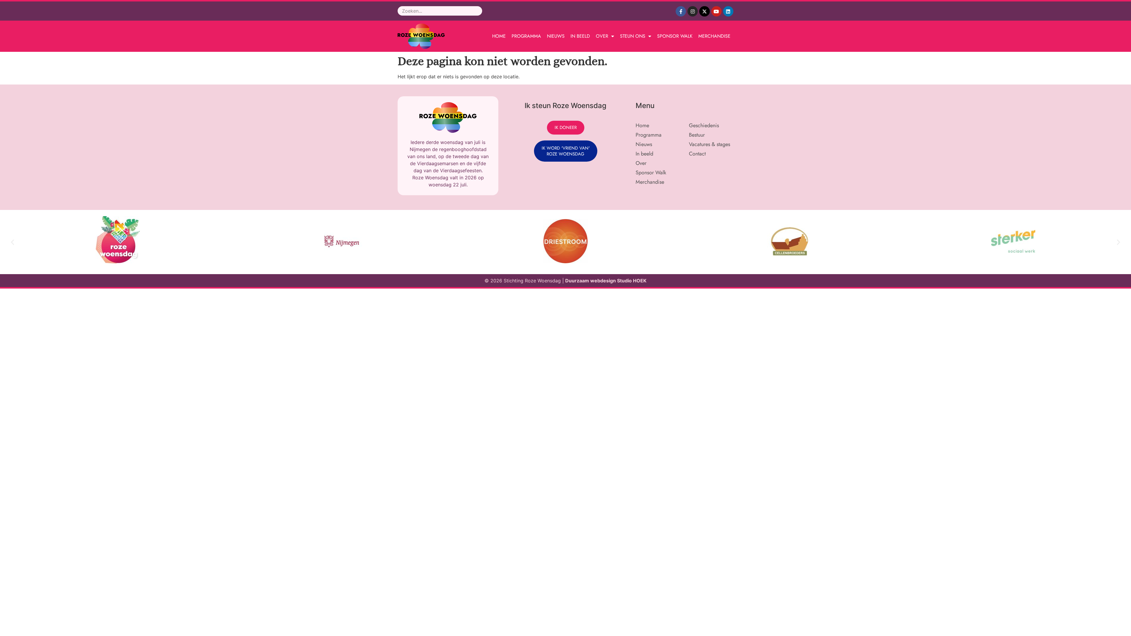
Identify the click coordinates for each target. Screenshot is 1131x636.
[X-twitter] (704, 11)
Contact (697, 154)
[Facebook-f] (681, 11)
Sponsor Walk (674, 36)
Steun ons (632, 36)
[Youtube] (716, 11)
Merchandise (714, 36)
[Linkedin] (728, 11)
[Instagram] (692, 11)
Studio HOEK (631, 281)
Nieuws (556, 36)
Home (499, 36)
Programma (526, 36)
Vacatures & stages (709, 144)
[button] (12, 242)
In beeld (580, 36)
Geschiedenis (704, 125)
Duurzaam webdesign (591, 281)
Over (602, 36)
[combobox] (440, 11)
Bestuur (697, 135)
